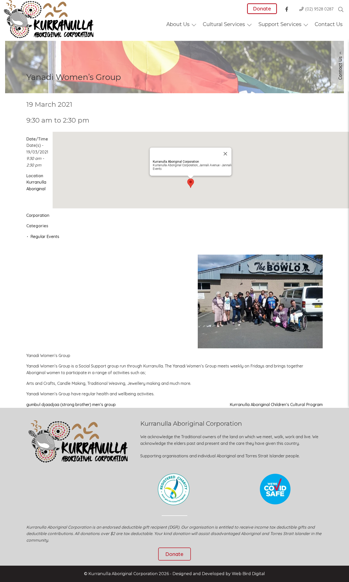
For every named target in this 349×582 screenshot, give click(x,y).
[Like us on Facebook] (288, 10)
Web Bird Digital (248, 573)
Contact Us (329, 24)
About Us (178, 24)
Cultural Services (224, 24)
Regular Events (44, 236)
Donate (262, 8)
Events (157, 169)
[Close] (225, 154)
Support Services (279, 24)
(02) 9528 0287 (319, 8)
